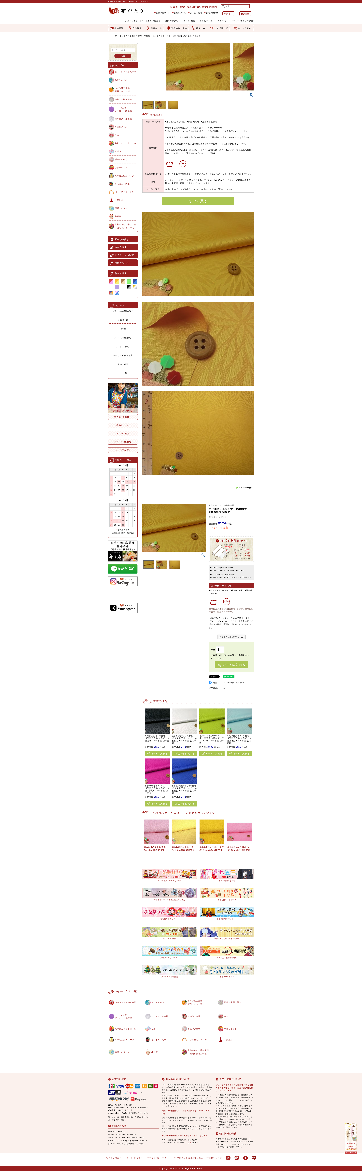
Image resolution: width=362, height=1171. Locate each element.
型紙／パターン (122, 208)
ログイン (228, 13)
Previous (146, 64)
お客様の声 (123, 320)
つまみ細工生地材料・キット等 (122, 89)
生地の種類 (123, 364)
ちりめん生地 (121, 80)
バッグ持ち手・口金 (124, 192)
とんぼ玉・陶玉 (122, 184)
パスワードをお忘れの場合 (243, 21)
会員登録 (245, 13)
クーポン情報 (189, 21)
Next (251, 64)
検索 (123, 56)
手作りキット (121, 168)
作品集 (123, 329)
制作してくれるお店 (122, 355)
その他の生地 (121, 127)
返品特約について (217, 688)
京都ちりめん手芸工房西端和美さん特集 (125, 226)
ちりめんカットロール (125, 143)
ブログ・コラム (123, 347)
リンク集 (123, 373)
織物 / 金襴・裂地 (123, 99)
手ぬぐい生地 (121, 159)
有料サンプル (123, 425)
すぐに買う (198, 201)
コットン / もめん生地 (125, 72)
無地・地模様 (144, 36)
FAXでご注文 (123, 433)
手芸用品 (119, 200)
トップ (114, 36)
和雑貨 (118, 216)
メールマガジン (123, 450)
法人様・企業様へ (122, 417)
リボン (118, 151)
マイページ (222, 21)
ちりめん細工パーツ (124, 176)
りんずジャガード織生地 (123, 109)
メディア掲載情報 (122, 338)
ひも (117, 135)
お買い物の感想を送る (122, 311)
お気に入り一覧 (206, 21)
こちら (188, 1143)
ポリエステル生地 (127, 36)
